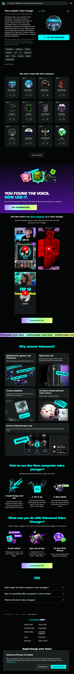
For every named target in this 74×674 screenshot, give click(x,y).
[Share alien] (64, 143)
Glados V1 (12, 102)
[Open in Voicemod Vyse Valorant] (43, 119)
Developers (41, 637)
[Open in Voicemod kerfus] (10, 143)
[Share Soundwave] (31, 143)
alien (62, 126)
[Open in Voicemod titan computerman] (27, 95)
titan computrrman (12, 78)
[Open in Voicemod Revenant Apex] (60, 95)
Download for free (37, 320)
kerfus (12, 126)
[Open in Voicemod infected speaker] (43, 95)
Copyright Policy (29, 628)
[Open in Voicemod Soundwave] (27, 143)
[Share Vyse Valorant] (47, 119)
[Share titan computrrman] (14, 95)
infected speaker (45, 78)
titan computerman (29, 78)
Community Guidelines (41, 632)
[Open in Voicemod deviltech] (27, 119)
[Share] (67, 11)
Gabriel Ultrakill (45, 126)
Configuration (43, 667)
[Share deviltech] (31, 119)
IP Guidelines (42, 628)
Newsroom (27, 640)
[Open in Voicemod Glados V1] (10, 119)
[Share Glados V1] (14, 119)
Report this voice (9, 64)
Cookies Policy (10, 662)
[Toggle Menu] (70, 3)
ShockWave (62, 102)
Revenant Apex (61, 78)
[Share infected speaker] (47, 95)
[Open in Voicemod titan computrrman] (10, 95)
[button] (25, 249)
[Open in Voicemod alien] (60, 143)
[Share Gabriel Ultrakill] (47, 143)
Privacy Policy (28, 624)
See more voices (37, 155)
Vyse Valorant (45, 102)
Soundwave (28, 126)
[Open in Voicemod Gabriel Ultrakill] (43, 143)
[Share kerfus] (14, 143)
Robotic (24, 614)
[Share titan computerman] (31, 95)
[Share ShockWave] (64, 119)
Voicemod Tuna (9, 614)
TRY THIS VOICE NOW (55, 37)
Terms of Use (42, 624)
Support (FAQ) (43, 640)
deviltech (28, 102)
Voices (17, 614)
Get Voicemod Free (21, 207)
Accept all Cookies (58, 667)
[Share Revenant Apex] (64, 95)
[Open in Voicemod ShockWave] (60, 119)
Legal (26, 637)
